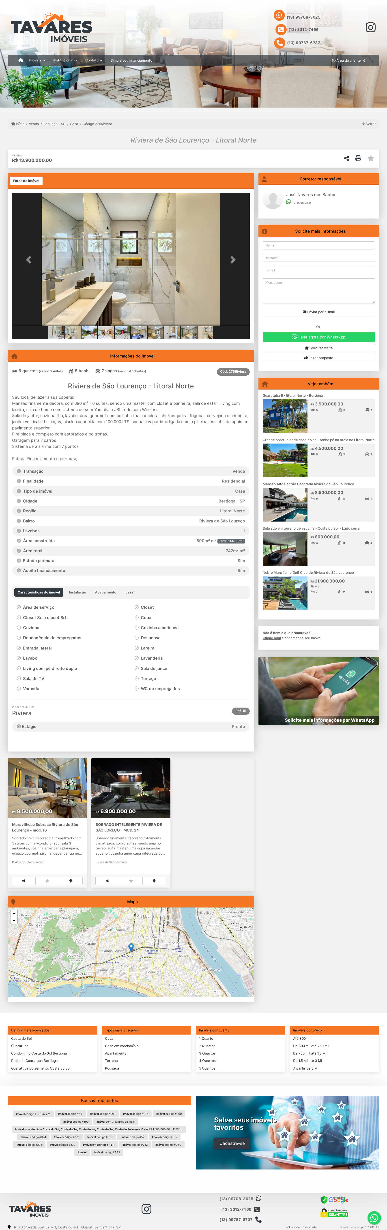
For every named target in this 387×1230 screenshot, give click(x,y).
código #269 (169, 1113)
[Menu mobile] (20, 60)
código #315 (135, 1113)
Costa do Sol (21, 1038)
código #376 (67, 1137)
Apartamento (116, 1053)
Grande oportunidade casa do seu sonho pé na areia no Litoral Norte (319, 440)
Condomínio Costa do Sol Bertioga (39, 1053)
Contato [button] (92, 60)
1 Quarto (206, 1038)
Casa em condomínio (122, 1046)
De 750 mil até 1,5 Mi (310, 1053)
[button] (30, 259)
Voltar (370, 124)
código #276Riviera (33, 1114)
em (98, 1144)
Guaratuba (19, 1046)
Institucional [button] (63, 60)
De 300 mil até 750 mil (311, 1046)
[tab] (26, 181)
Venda (34, 124)
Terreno (111, 1061)
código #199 (76, 1121)
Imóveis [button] (35, 60)
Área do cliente (348, 60)
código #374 (33, 1137)
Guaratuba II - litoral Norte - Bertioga (293, 395)
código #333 (107, 1152)
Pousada (112, 1068)
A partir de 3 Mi (305, 1068)
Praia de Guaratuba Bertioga (34, 1061)
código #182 (164, 1137)
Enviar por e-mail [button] (320, 312)
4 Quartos (207, 1061)
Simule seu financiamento (131, 60)
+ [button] (14, 913)
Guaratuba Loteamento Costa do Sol (41, 1068)
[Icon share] (370, 27)
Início (19, 124)
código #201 (102, 1113)
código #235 (29, 1144)
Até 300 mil (302, 1038)
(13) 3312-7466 (303, 29)
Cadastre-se (232, 1143)
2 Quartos (207, 1046)
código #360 (168, 1144)
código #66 (70, 1113)
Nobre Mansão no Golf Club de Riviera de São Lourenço (308, 572)
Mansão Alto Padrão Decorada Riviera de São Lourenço (308, 484)
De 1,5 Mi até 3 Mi (307, 1061)
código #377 (100, 1137)
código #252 (135, 1144)
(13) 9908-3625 (301, 202)
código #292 (62, 1144)
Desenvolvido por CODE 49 (360, 1227)
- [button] (13, 920)
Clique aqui (272, 638)
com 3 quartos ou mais (116, 1121)
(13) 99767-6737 (303, 43)
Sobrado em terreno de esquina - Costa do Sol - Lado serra (311, 528)
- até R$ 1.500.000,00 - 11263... (99, 1129)
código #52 (132, 1137)
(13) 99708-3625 (304, 17)
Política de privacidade (301, 1227)
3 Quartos (207, 1053)
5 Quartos (207, 1068)
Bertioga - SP (54, 124)
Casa (74, 124)
